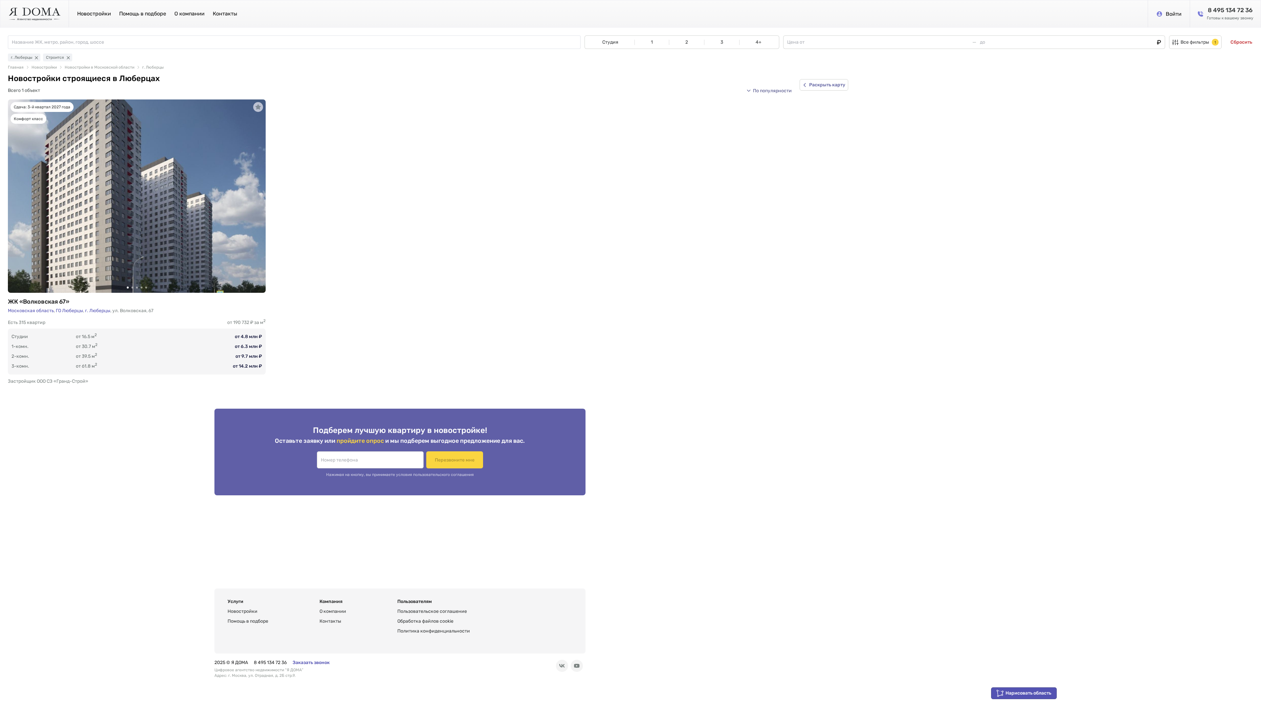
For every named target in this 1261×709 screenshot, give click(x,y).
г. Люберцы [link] (153, 67)
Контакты (225, 14)
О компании (189, 14)
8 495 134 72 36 (270, 662)
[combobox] (296, 42)
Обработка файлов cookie (425, 621)
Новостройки (94, 14)
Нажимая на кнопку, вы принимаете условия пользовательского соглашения (400, 474)
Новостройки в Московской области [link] (99, 67)
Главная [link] (16, 67)
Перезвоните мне (455, 460)
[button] (769, 90)
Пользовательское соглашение (432, 611)
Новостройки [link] (44, 67)
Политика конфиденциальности (433, 631)
